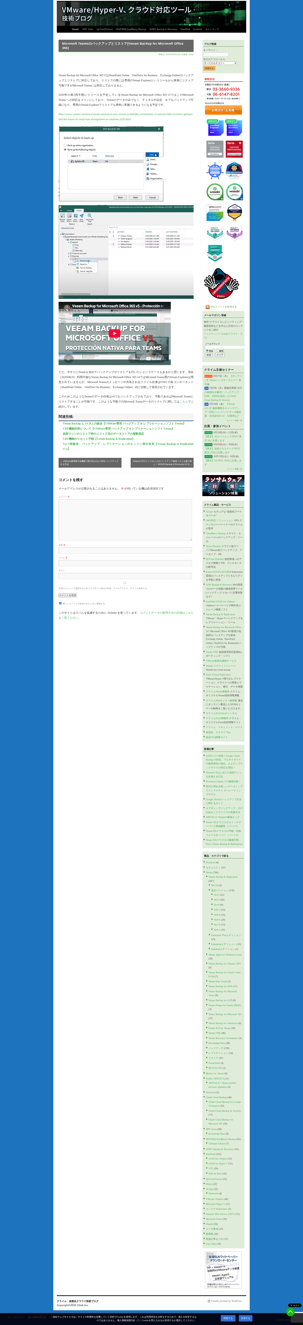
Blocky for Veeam (215, 1073)
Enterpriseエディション (223, 944)
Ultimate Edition (216, 1143)
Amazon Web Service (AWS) (220, 1214)
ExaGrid (197, 29)
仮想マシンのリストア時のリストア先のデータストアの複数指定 (103, 433)
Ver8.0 (217, 919)
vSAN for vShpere (217, 1158)
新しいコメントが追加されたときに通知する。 (85, 603)
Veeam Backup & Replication (220, 614)
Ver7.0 (217, 924)
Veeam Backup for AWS (220, 986)
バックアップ (215, 1048)
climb (191, 54)
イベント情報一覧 (234, 469)
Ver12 (217, 899)
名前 (62, 545)
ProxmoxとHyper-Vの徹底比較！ (223, 781)
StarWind (185, 29)
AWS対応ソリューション (219, 520)
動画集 (209, 1234)
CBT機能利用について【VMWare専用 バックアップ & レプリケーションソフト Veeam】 (118, 428)
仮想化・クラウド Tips (218, 732)
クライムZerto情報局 (217, 718)
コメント (64, 496)
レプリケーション (218, 1053)
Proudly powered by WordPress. (226, 1301)
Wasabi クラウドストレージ (221, 666)
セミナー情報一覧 (234, 420)
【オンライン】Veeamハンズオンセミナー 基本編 (223, 380)
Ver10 (217, 905)
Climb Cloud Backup (216, 1097)
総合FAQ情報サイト (217, 737)
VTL (210, 1168)
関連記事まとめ (214, 1239)
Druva (209, 1184)
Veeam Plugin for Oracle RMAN (224, 1005)
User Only (211, 1244)
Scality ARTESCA (215, 1078)
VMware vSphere (214, 1199)
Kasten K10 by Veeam (219, 1028)
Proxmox (210, 862)
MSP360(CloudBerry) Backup (131, 29)
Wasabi (209, 1224)
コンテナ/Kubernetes (216, 1209)
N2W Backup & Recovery (219, 584)
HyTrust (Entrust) (215, 559)
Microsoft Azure (214, 1219)
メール (63, 558)
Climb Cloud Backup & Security (224, 1111)
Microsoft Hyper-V (215, 1204)
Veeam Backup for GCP (220, 1000)
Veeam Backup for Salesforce (223, 1023)
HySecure (213, 1193)
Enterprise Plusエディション (226, 935)
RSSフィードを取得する (223, 307)
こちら (183, 401)
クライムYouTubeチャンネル (221, 713)
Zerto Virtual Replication (218, 674)
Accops (209, 511)
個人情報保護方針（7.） (129, 1320)
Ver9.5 (217, 909)
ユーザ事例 (212, 1229)
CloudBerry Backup (215, 533)
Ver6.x (217, 929)
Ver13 (214, 885)
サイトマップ (212, 29)
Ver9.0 (217, 915)
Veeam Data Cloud (217, 981)
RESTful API (215, 1068)
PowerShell (214, 1063)
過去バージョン (219, 890)
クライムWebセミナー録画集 (221, 700)
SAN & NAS (215, 1173)
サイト (62, 570)
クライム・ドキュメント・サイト (224, 727)
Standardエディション (223, 949)
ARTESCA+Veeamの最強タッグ (223, 817)
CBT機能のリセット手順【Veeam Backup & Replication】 (99, 438)
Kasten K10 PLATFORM (218, 572)
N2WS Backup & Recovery (163, 29)
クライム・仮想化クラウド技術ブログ (78, 1301)
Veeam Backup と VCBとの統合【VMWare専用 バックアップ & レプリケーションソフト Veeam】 (124, 423)
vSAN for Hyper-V (218, 1163)
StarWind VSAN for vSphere (220, 601)
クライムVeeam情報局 (218, 691)
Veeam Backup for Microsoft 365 (224, 1014)
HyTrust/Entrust (105, 29)
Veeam (75, 29)
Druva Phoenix (213, 546)
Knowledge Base (216, 1043)
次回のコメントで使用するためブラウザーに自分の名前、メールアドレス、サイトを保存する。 (104, 588)
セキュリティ (213, 867)
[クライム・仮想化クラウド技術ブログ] (151, 13)
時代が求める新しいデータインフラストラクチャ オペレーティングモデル (224, 790)
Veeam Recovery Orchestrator (223, 1038)
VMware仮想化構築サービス (221, 661)
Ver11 (216, 895)
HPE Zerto (87, 29)
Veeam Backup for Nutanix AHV (224, 963)
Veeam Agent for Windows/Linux (225, 954)
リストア (213, 1058)
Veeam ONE (212, 652)
